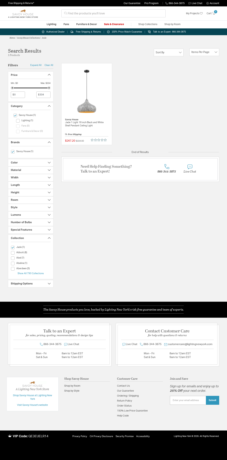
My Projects (193, 13)
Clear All (49, 65)
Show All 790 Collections (31, 273)
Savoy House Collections (28, 37)
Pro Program (151, 3)
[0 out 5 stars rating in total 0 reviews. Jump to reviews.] (99, 140)
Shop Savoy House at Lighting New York (32, 397)
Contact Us (123, 386)
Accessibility (143, 436)
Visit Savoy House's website (32, 405)
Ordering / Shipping (128, 396)
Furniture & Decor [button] (86, 24)
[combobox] (113, 13)
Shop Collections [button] (147, 24)
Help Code (123, 416)
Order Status (124, 406)
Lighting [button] (51, 24)
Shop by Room (72, 386)
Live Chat (197, 3)
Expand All (35, 65)
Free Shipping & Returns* (21, 3)
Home (12, 37)
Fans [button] (66, 24)
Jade (44, 37)
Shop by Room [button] (172, 24)
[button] (212, 3)
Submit (212, 400)
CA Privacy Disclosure (101, 436)
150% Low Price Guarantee (132, 411)
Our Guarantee (132, 3)
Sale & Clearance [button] (114, 24)
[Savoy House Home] (23, 13)
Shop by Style (71, 391)
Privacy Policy (79, 436)
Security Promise (125, 436)
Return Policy (124, 401)
